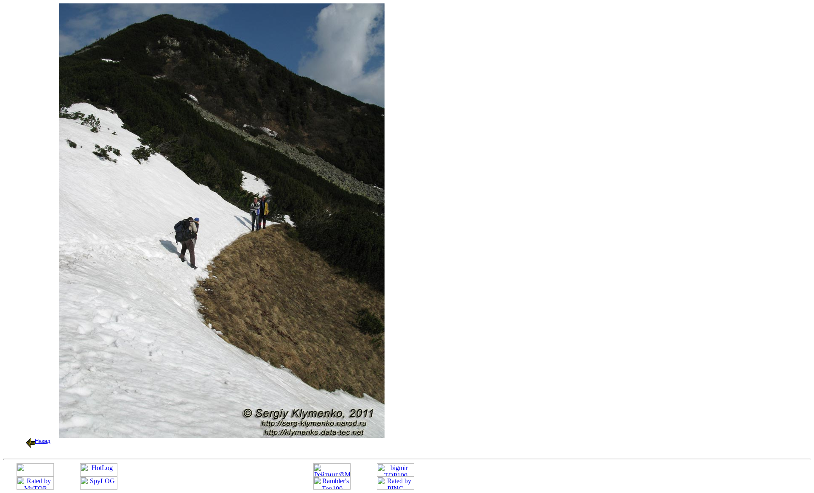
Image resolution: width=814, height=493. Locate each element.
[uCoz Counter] (35, 474)
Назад (42, 441)
